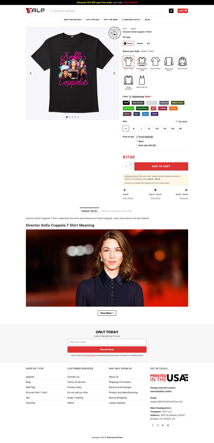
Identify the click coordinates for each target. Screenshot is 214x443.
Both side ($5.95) (147, 145)
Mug (28, 382)
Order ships (155, 198)
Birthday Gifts (132, 20)
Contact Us (73, 377)
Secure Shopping (118, 397)
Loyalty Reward (117, 403)
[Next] (114, 73)
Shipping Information (120, 382)
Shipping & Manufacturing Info (116, 211)
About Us (114, 377)
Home (125, 29)
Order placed (128, 198)
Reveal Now (107, 349)
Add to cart (161, 166)
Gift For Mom (110, 20)
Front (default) (146, 137)
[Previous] (31, 73)
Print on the (128, 136)
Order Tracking (75, 397)
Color (133, 96)
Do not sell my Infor (77, 392)
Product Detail (89, 211)
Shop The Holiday (72, 20)
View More (106, 313)
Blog (147, 20)
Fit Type (126, 37)
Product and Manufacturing (123, 392)
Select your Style (131, 51)
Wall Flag (30, 387)
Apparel (133, 29)
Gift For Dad (92, 20)
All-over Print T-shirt (36, 392)
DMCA (70, 403)
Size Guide (182, 121)
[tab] (89, 211)
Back (141, 141)
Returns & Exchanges (120, 387)
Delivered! (184, 198)
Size (155, 121)
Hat (28, 397)
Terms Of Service (76, 382)
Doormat (30, 403)
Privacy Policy (90, 355)
